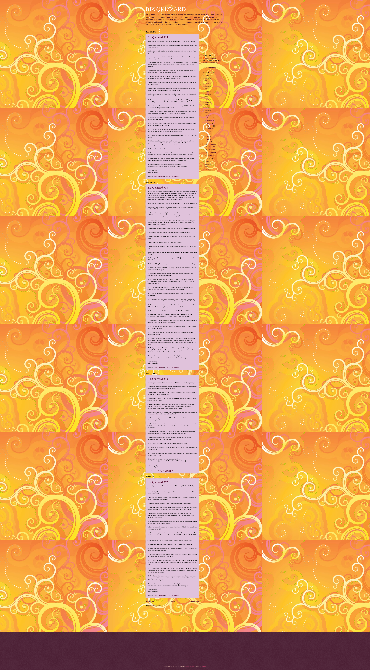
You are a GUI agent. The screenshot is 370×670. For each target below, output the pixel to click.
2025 (206, 78)
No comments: (176, 176)
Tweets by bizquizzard (209, 67)
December (210, 118)
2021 (206, 89)
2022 (206, 86)
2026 (206, 75)
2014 (206, 107)
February (209, 155)
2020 (206, 91)
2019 (206, 94)
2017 (206, 99)
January (209, 158)
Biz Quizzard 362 (158, 482)
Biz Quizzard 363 (158, 379)
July (208, 131)
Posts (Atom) (157, 605)
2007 (206, 169)
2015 (206, 105)
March (209, 142)
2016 (206, 102)
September (210, 126)
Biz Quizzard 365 (158, 37)
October (209, 123)
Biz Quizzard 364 (158, 187)
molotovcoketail (189, 666)
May (208, 136)
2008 (206, 167)
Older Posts (194, 602)
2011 (206, 115)
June (208, 134)
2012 (206, 113)
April (208, 139)
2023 (206, 83)
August (209, 128)
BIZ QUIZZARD (165, 9)
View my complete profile (210, 62)
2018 (206, 97)
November (210, 120)
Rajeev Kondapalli (210, 58)
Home (173, 602)
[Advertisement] (155, 619)
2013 (206, 110)
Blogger (204, 666)
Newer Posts (150, 602)
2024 (206, 81)
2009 (206, 164)
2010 (206, 161)
